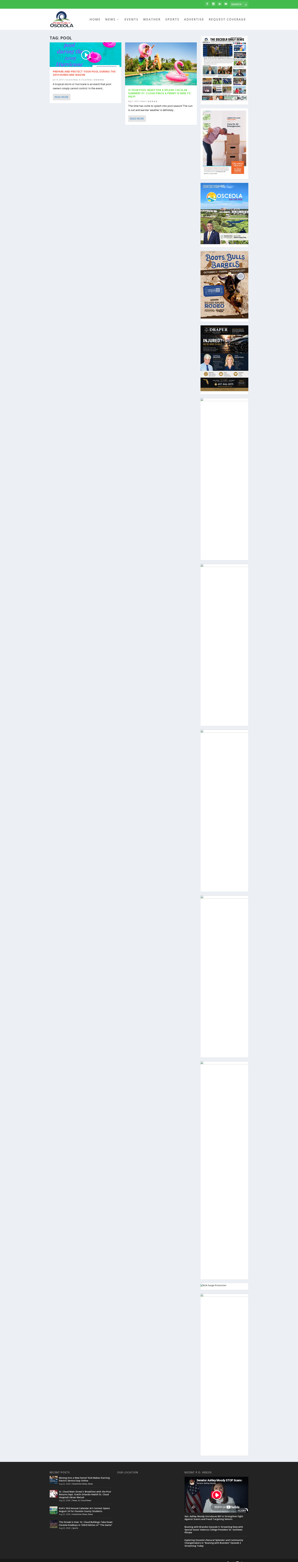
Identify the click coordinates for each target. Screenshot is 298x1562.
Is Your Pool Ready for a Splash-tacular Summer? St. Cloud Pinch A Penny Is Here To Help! (159, 93)
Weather (152, 19)
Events (131, 19)
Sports (172, 19)
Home (95, 19)
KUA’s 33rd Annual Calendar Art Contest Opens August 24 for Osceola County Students (84, 1509)
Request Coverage (227, 19)
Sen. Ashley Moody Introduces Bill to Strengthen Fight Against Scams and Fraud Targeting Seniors (214, 1518)
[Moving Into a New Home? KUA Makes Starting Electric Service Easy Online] (53, 1480)
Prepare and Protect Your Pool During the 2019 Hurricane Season (84, 73)
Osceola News (71, 79)
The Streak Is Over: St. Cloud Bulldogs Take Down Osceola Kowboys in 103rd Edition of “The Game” (86, 1523)
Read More (61, 97)
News (110, 19)
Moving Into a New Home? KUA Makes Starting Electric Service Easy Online (84, 1479)
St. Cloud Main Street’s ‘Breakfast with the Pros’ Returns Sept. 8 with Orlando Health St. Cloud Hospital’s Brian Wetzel (85, 1494)
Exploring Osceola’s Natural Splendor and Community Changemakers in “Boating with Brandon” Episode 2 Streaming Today (214, 1543)
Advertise (194, 19)
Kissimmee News (79, 1484)
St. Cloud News (85, 79)
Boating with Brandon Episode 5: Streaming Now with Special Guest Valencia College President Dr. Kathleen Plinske (214, 1530)
